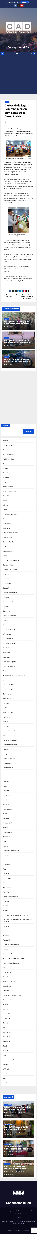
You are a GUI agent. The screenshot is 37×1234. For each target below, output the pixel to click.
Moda (5, 814)
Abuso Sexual (7, 445)
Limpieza (6, 791)
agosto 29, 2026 (11, 1132)
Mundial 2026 (7, 823)
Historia (5, 721)
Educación (6, 657)
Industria (6, 749)
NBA (4, 841)
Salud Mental (7, 972)
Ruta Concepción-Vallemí (11, 963)
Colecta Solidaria (8, 565)
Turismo (6, 1050)
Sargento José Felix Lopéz (12, 995)
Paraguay (6, 873)
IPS (4, 772)
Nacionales (6, 837)
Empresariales (8, 671)
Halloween (6, 717)
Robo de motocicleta (10, 954)
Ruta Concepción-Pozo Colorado (14, 958)
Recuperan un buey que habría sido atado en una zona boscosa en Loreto (16, 323)
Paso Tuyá (6, 892)
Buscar (5, 425)
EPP (4, 680)
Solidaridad (6, 1018)
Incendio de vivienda (10, 745)
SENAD (5, 1009)
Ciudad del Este (8, 551)
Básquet (5, 505)
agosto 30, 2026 (11, 1112)
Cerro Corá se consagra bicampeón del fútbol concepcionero (16, 1168)
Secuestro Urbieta (9, 1000)
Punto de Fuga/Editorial (11, 945)
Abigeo (5, 440)
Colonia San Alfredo (10, 569)
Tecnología (6, 1032)
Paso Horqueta (8, 883)
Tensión (5, 1046)
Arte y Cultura (8, 487)
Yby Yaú (6, 1083)
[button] (31, 53)
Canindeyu (6, 528)
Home (15, 1217)
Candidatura (7, 523)
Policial (5, 906)
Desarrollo (6, 611)
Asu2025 (6, 496)
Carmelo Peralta (8, 542)
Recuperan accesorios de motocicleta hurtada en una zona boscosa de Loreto (18, 342)
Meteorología (7, 809)
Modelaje (6, 818)
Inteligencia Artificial (10, 758)
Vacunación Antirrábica (11, 1060)
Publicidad (6, 935)
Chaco (5, 546)
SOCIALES (6, 1014)
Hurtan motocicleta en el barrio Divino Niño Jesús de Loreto (18, 361)
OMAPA (5, 855)
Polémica (6, 901)
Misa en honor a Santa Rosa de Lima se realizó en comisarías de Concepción (18, 1109)
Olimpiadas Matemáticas (11, 850)
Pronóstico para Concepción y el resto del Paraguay (17, 920)
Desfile (5, 620)
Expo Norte (7, 694)
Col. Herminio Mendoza (11, 560)
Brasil (5, 519)
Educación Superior (9, 662)
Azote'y (5, 500)
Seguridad (6, 1004)
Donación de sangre (10, 643)
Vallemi (5, 1064)
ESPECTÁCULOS (8, 689)
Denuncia (6, 597)
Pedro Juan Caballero (10, 897)
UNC (4, 1055)
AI (4, 463)
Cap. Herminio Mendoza (11, 533)
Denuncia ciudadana (10, 602)
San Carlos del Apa (9, 981)
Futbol (5, 708)
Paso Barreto (7, 878)
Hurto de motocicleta (10, 740)
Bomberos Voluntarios (10, 514)
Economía (6, 652)
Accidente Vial (8, 454)
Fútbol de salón (8, 712)
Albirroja (6, 468)
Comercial (6, 579)
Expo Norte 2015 (8, 698)
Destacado (6, 625)
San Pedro (6, 991)
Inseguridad (7, 754)
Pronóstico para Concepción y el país (15, 915)
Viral (4, 1078)
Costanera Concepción (10, 592)
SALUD (5, 968)
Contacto (20, 1217)
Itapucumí (6, 781)
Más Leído (6, 804)
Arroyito (6, 477)
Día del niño (7, 634)
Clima (5, 556)
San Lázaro (7, 986)
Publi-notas (7, 931)
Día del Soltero (8, 639)
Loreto (7, 102)
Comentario (7, 574)
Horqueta (6, 726)
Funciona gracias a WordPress (13, 1210)
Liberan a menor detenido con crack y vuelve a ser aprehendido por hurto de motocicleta (18, 1229)
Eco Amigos (7, 648)
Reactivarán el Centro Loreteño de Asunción (25, 296)
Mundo (5, 827)
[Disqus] (18, 396)
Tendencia (6, 1041)
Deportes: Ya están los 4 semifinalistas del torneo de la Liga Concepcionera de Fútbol (18, 1222)
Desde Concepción (9, 616)
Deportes (6, 606)
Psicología (6, 926)
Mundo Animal (8, 832)
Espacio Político (8, 685)
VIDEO (5, 1074)
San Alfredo (7, 977)
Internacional (7, 763)
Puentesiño (7, 940)
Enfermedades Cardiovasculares (14, 675)
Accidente (6, 450)
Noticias (5, 846)
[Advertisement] (18, 74)
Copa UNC (6, 588)
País (4, 869)
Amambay (6, 473)
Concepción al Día (18, 47)
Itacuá (5, 777)
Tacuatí (5, 1023)
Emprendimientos (9, 666)
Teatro (5, 1027)
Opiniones (6, 864)
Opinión (5, 860)
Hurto (5, 735)
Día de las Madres (9, 629)
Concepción (7, 583)
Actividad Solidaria (9, 459)
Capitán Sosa (7, 537)
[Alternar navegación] (17, 53)
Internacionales (8, 768)
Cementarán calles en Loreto (12, 295)
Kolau (5, 786)
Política (5, 910)
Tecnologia (6, 1037)
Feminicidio (6, 703)
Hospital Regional (9, 731)
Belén (5, 510)
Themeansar (18, 1213)
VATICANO (7, 1069)
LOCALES (6, 795)
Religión (5, 949)
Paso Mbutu (7, 887)
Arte (4, 482)
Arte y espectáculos (10, 491)
